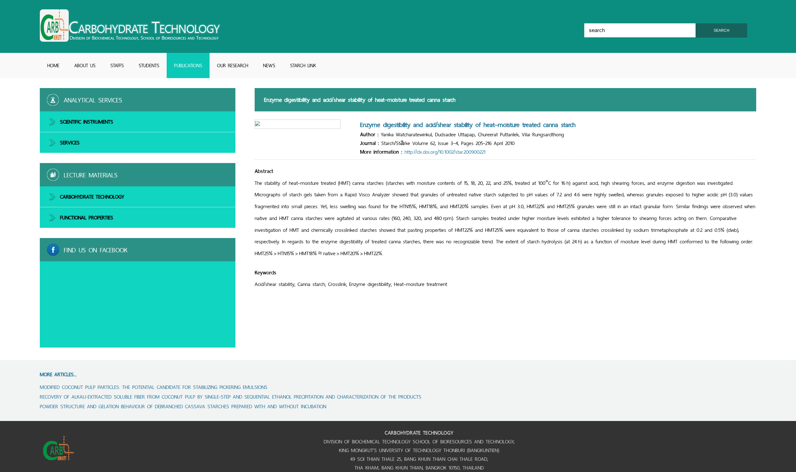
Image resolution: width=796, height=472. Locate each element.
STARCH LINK (303, 65)
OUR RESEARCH (232, 65)
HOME (53, 65)
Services (70, 142)
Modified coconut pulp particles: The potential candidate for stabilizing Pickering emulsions (153, 387)
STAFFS (117, 65)
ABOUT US (84, 65)
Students (149, 65)
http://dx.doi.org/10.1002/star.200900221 (445, 151)
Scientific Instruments (86, 121)
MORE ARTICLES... (58, 374)
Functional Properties (86, 217)
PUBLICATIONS (188, 65)
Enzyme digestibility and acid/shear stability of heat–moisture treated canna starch (468, 124)
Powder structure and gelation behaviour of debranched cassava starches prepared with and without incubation (183, 406)
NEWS (269, 65)
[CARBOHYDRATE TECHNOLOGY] (130, 39)
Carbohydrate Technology (92, 196)
